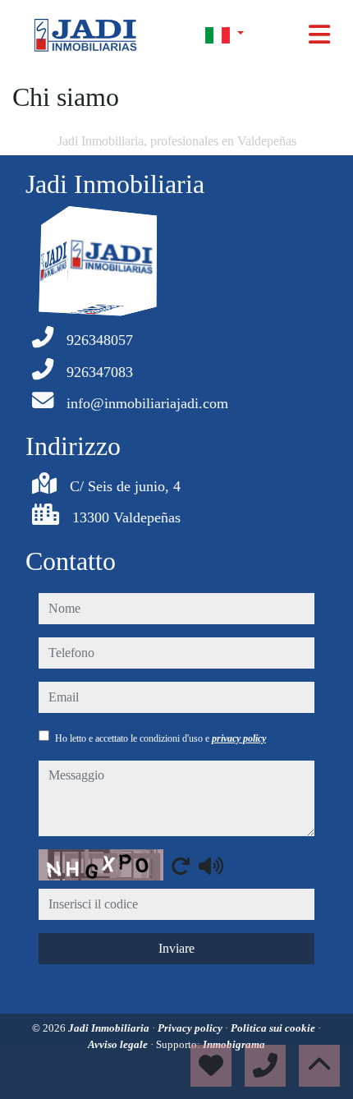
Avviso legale (119, 1044)
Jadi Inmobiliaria (110, 1028)
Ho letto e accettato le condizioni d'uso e (160, 738)
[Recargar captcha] (180, 865)
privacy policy (239, 738)
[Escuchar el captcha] (211, 865)
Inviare (176, 948)
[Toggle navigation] (319, 34)
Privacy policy (191, 1028)
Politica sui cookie (274, 1028)
